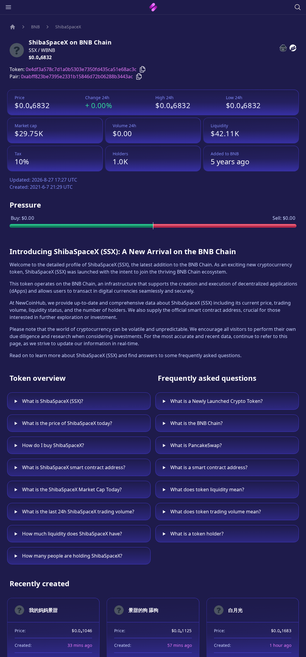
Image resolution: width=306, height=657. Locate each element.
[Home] (13, 27)
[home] (153, 7)
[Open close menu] (8, 7)
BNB (35, 27)
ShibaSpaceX (68, 27)
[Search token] (297, 7)
